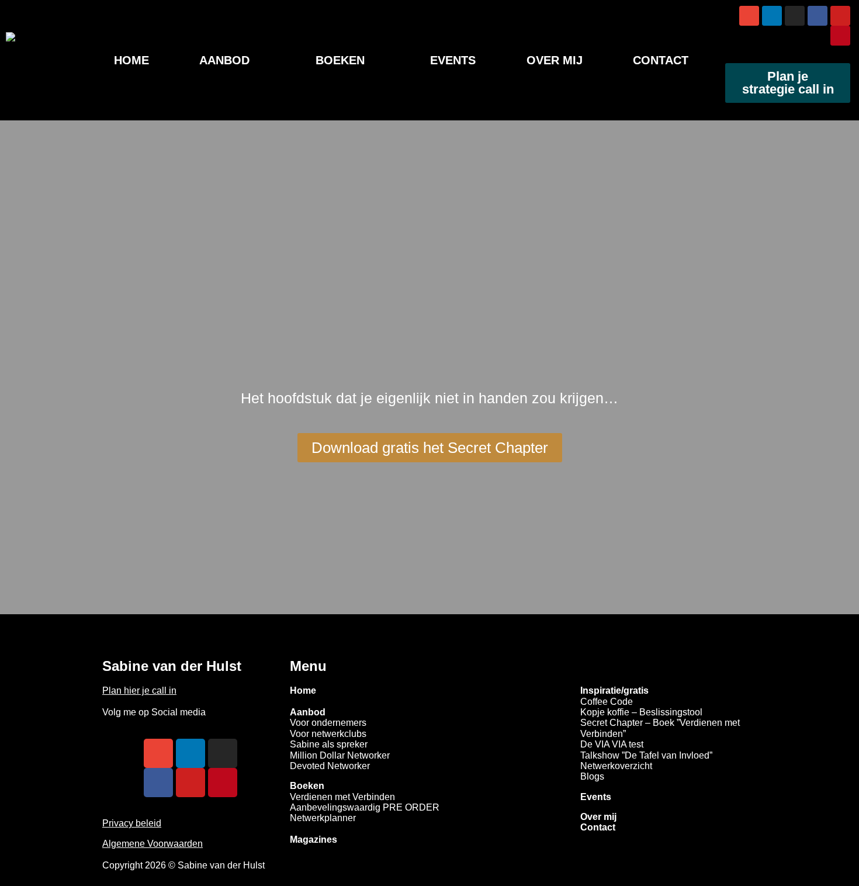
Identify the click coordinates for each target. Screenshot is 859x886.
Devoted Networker (330, 766)
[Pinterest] (840, 36)
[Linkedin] (772, 16)
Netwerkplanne (321, 818)
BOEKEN (340, 60)
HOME (131, 60)
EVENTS (453, 60)
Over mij (598, 817)
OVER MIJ (555, 60)
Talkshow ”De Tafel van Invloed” (646, 755)
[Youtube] (840, 16)
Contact (597, 827)
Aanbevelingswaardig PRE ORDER (364, 807)
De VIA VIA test (611, 744)
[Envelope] (749, 16)
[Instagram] (795, 16)
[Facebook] (817, 16)
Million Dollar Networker (340, 755)
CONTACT (660, 60)
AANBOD (224, 60)
